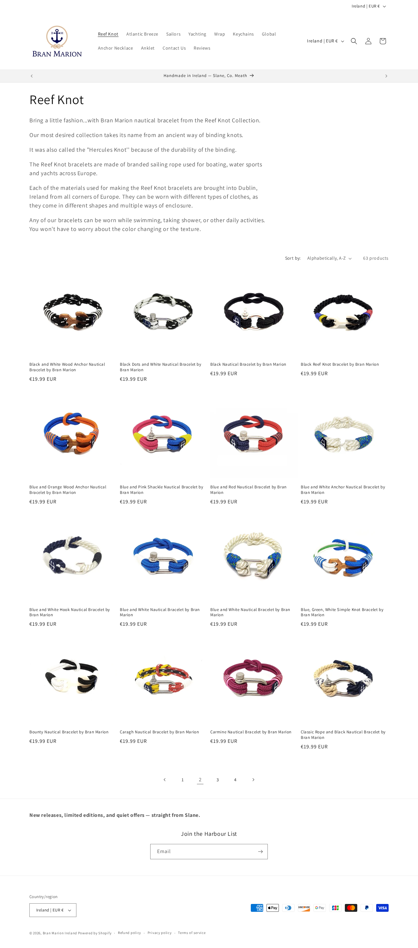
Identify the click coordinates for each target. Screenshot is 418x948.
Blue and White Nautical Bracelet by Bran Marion (160, 612)
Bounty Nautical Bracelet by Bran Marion (68, 732)
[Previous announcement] (31, 76)
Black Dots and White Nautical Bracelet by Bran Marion (160, 367)
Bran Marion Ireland (60, 933)
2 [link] (200, 779)
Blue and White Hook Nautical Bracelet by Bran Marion (69, 612)
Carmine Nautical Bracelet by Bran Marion (251, 732)
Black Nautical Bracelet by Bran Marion (248, 364)
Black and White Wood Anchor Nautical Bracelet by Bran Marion (67, 367)
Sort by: (293, 258)
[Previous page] (165, 779)
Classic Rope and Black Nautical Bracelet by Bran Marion (343, 734)
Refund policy (129, 933)
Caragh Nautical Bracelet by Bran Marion (159, 732)
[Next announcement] (386, 76)
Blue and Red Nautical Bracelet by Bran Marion (248, 489)
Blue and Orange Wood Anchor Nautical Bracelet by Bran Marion (67, 489)
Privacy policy (160, 933)
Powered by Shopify (95, 933)
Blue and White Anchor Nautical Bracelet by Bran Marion (343, 489)
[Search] (354, 41)
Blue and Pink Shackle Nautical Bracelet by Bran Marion (161, 489)
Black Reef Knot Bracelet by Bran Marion (340, 364)
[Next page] (253, 779)
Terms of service (191, 933)
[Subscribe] (260, 851)
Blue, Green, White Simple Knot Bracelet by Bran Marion (342, 612)
